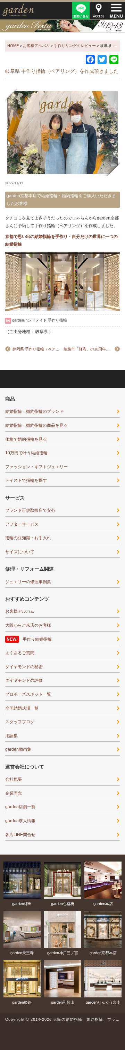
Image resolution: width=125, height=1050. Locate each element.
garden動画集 (18, 749)
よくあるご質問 (19, 652)
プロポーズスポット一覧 (28, 694)
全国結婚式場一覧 (22, 708)
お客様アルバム (19, 611)
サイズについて (19, 551)
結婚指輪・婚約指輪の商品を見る (36, 425)
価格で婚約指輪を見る (26, 439)
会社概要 (13, 779)
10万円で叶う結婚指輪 (26, 452)
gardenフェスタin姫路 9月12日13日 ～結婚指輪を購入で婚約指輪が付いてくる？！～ (62, 26)
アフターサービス (22, 524)
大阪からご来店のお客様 (28, 625)
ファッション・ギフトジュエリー (36, 466)
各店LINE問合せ (20, 834)
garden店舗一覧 (20, 806)
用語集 (11, 735)
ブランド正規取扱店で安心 (30, 510)
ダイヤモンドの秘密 (24, 666)
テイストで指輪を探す (26, 480)
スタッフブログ (19, 721)
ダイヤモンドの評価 (24, 680)
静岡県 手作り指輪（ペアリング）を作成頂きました (56, 349)
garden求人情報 (20, 820)
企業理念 (13, 793)
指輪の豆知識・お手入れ (28, 537)
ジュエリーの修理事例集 (28, 581)
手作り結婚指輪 (37, 639)
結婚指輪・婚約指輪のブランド (34, 411)
